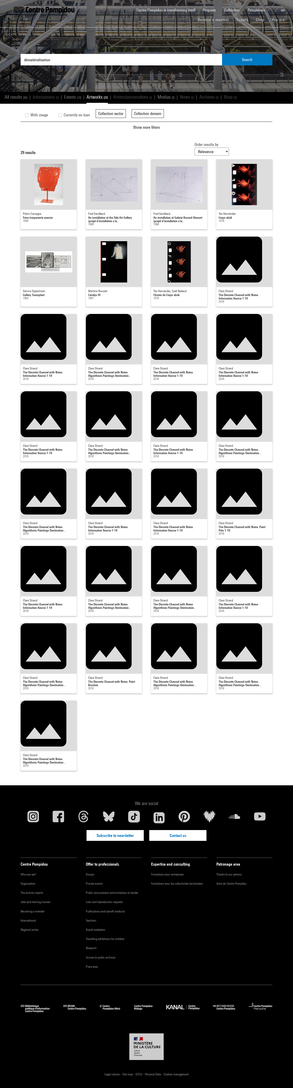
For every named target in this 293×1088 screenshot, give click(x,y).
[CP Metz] (113, 1011)
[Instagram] (33, 818)
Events (72, 97)
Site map (127, 1074)
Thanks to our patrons (229, 874)
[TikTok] (133, 818)
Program (210, 10)
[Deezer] (209, 818)
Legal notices (112, 1074)
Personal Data (153, 1074)
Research (91, 948)
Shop (262, 19)
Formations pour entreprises (167, 874)
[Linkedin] (159, 818)
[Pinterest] (184, 818)
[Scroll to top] (282, 1077)
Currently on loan (76, 114)
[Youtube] (259, 818)
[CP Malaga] (146, 1011)
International (28, 920)
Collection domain (147, 113)
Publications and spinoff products (105, 911)
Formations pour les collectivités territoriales (177, 883)
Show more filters (146, 127)
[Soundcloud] (234, 818)
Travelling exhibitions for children (105, 939)
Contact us (178, 835)
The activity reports (32, 893)
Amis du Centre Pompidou (231, 883)
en (283, 10)
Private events (94, 883)
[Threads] (83, 818)
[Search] (273, 7)
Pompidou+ (257, 10)
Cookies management (176, 1074)
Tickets (242, 19)
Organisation (28, 883)
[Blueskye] (108, 818)
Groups (90, 874)
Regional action (30, 929)
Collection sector (110, 113)
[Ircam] (78, 1011)
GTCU (139, 1074)
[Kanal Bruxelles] (186, 1011)
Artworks (97, 97)
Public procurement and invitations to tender (112, 893)
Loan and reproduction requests (104, 902)
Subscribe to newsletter (115, 835)
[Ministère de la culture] (146, 1046)
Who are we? (28, 874)
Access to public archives (100, 957)
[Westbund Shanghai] (227, 1011)
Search (247, 59)
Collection (232, 10)
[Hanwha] (260, 1011)
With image (39, 114)
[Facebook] (58, 818)
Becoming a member (33, 911)
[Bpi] (38, 1011)
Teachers (91, 920)
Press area (92, 966)
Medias (165, 97)
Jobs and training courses (35, 902)
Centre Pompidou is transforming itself (167, 9)
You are (279, 19)
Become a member (215, 19)
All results (16, 97)
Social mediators (95, 929)
